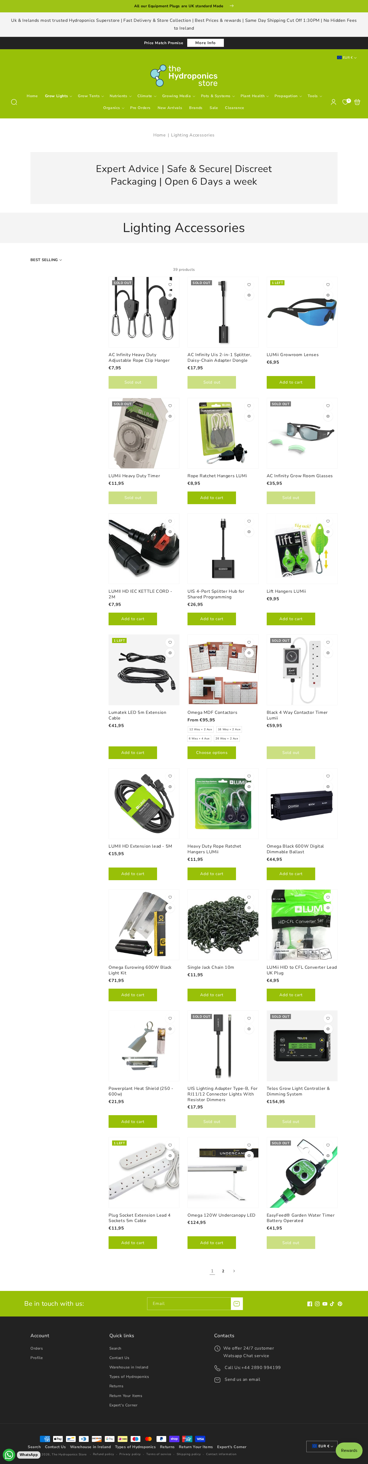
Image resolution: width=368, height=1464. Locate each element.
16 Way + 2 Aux (229, 729)
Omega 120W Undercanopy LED (223, 1172)
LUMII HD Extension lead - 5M (144, 803)
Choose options (212, 752)
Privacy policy (130, 1454)
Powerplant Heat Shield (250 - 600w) (144, 1046)
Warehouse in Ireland (128, 1367)
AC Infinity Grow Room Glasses (302, 433)
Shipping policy (189, 1454)
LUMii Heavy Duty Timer (144, 433)
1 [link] (212, 1271)
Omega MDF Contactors (223, 670)
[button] (14, 102)
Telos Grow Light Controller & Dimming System (302, 1046)
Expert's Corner (123, 1405)
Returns (116, 1386)
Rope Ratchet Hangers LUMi (223, 433)
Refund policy (103, 1454)
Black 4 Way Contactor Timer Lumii (302, 670)
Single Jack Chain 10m (223, 925)
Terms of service (158, 1454)
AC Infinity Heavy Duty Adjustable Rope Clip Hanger (144, 312)
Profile (36, 1357)
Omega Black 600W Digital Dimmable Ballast (302, 803)
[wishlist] (170, 284)
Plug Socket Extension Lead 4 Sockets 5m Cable (144, 1172)
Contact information (221, 1454)
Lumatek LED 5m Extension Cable (144, 670)
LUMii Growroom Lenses (302, 312)
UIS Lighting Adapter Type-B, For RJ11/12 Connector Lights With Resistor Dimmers (223, 1046)
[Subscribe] (237, 1303)
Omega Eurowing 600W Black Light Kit (144, 925)
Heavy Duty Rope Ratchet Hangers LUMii (223, 803)
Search (115, 1348)
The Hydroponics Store (69, 1454)
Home (159, 135)
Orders (36, 1348)
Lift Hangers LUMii (302, 549)
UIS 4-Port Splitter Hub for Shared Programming (223, 549)
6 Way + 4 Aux (199, 738)
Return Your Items (126, 1395)
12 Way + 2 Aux (200, 729)
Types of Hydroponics (129, 1376)
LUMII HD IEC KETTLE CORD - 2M (144, 549)
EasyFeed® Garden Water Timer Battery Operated (302, 1172)
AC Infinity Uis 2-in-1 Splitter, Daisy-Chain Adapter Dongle (223, 312)
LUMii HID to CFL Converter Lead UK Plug (302, 925)
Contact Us (119, 1357)
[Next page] (234, 1271)
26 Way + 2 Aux (227, 738)
